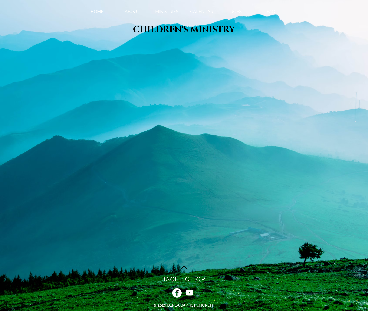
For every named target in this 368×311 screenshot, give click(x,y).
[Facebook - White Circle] (177, 293)
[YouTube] (189, 293)
